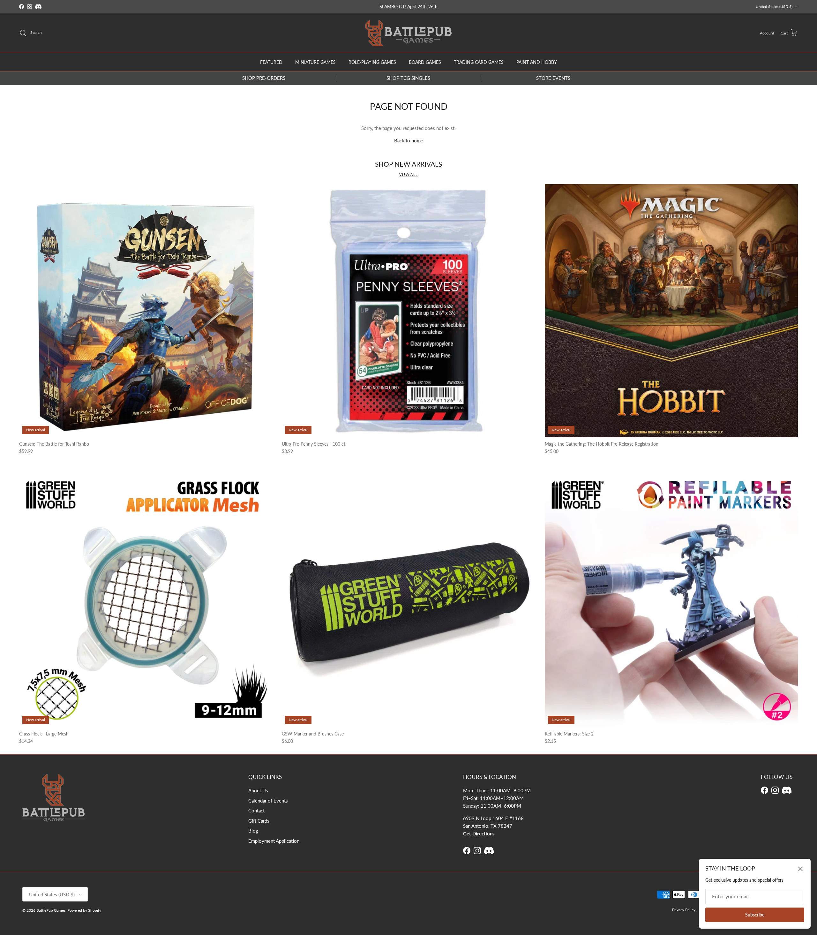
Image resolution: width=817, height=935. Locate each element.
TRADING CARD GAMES (479, 61)
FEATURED (271, 61)
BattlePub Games (50, 910)
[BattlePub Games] (408, 33)
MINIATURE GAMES (315, 61)
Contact (256, 810)
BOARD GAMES (425, 61)
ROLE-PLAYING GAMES (372, 61)
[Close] (800, 869)
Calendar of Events (268, 800)
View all (408, 174)
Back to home (408, 140)
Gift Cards (258, 821)
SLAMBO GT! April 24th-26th (408, 6)
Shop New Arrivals (408, 164)
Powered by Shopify (84, 910)
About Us (258, 790)
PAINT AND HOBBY (536, 61)
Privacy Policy (683, 909)
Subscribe (754, 914)
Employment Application (273, 841)
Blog (253, 830)
